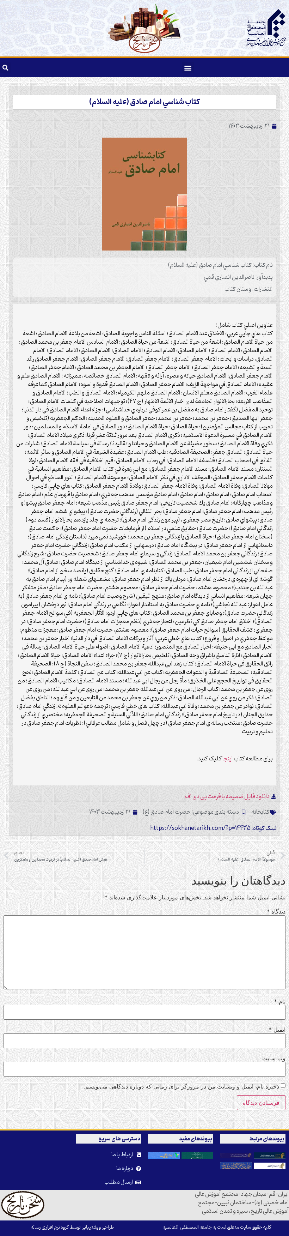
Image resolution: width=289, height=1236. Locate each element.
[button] (188, 67)
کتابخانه (260, 812)
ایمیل (277, 1029)
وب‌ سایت (273, 1058)
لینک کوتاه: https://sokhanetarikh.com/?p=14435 (213, 828)
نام (279, 1001)
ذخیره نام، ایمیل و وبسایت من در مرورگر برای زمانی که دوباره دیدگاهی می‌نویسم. (181, 1086)
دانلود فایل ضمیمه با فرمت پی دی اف (227, 796)
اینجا (227, 759)
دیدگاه (276, 911)
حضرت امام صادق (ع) (167, 812)
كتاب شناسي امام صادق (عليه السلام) (144, 102)
